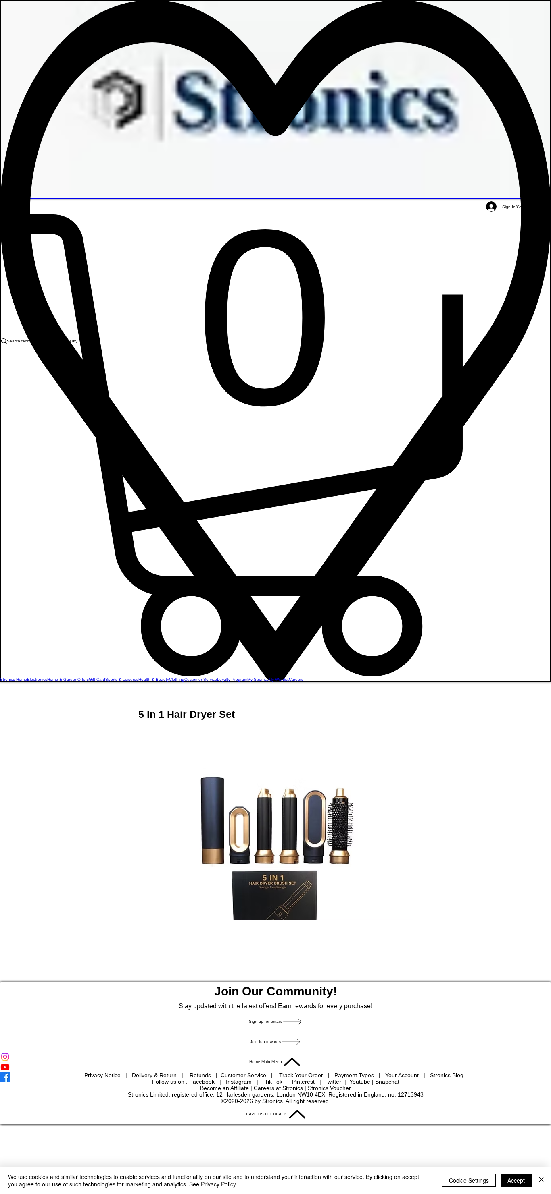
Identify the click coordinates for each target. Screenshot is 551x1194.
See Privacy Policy (212, 1184)
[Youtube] (275, 1067)
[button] (275, 445)
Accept (516, 1180)
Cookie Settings (469, 1180)
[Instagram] (275, 1057)
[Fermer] (541, 1180)
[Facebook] (275, 1077)
